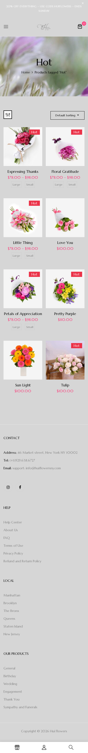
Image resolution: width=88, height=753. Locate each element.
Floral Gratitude (65, 171)
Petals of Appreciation (23, 313)
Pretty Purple (65, 313)
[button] (79, 26)
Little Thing (23, 242)
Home (25, 72)
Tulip (65, 385)
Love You (65, 242)
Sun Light (23, 385)
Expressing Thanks (23, 171)
